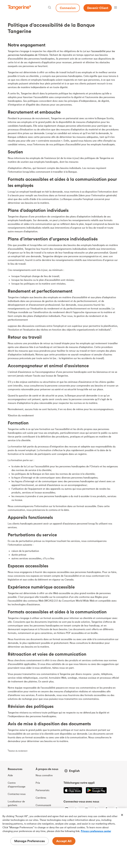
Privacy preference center (96, 831)
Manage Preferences (29, 841)
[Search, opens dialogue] (49, 8)
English (74, 771)
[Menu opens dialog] (115, 8)
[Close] (122, 815)
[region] (63, 830)
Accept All (64, 841)
